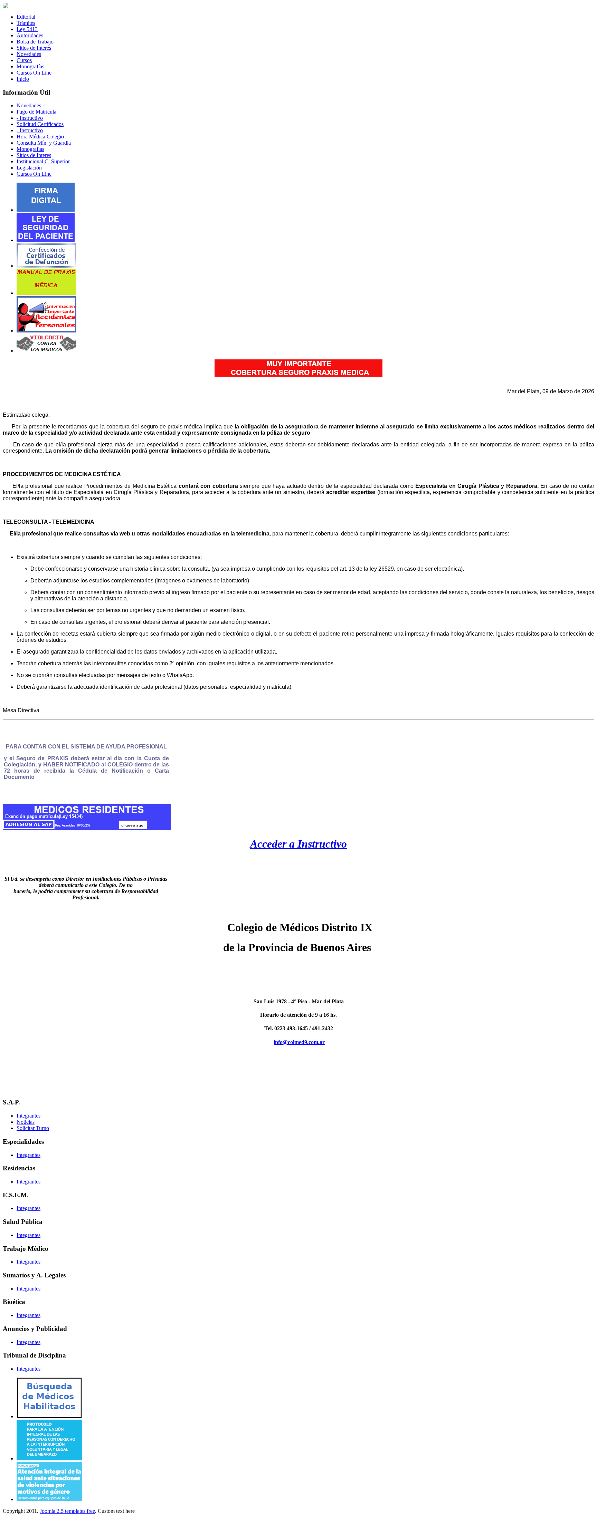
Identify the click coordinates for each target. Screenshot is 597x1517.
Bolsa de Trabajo (35, 42)
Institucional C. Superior (43, 161)
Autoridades (30, 35)
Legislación (29, 168)
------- (298, 976)
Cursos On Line (34, 73)
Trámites (26, 23)
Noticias (26, 1122)
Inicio (23, 79)
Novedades (29, 54)
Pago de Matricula (36, 112)
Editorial (26, 17)
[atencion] (49, 1499)
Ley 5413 (27, 29)
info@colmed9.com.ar (299, 1042)
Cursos (24, 60)
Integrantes (28, 1116)
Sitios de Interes (34, 155)
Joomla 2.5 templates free (67, 1511)
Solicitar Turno (33, 1128)
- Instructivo (30, 118)
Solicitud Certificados (40, 124)
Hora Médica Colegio (40, 136)
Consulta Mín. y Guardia (44, 143)
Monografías (30, 66)
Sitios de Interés (34, 48)
